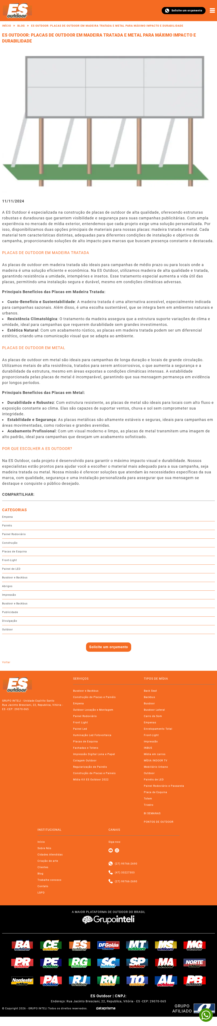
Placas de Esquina (14, 551)
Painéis (7, 525)
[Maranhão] (166, 962)
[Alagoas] (166, 980)
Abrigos (7, 586)
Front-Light (9, 560)
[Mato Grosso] (137, 945)
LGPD (41, 892)
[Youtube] (110, 850)
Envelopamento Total (158, 728)
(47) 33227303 (125, 872)
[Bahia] (22, 945)
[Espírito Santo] (80, 945)
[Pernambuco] (51, 962)
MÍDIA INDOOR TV (155, 760)
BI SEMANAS (152, 813)
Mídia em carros (155, 754)
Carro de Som (153, 716)
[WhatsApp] (206, 1015)
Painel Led (80, 728)
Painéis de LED (154, 779)
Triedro (148, 804)
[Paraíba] (195, 980)
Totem (148, 798)
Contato (43, 886)
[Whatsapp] (110, 863)
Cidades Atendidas (50, 854)
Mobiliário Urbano (156, 766)
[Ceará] (51, 945)
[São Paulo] (137, 962)
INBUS (148, 747)
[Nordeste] (22, 980)
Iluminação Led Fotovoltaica (92, 735)
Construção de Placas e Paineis (94, 773)
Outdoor (7, 629)
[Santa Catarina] (108, 962)
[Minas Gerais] (195, 945)
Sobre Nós (44, 848)
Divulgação (9, 620)
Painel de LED (11, 568)
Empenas (150, 722)
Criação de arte (48, 860)
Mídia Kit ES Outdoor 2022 (91, 779)
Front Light (80, 722)
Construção (10, 542)
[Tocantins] (137, 980)
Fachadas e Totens (85, 747)
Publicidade (10, 612)
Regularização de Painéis (90, 766)
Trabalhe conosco (49, 879)
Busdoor (149, 703)
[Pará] (51, 980)
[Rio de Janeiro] (80, 980)
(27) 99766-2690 (126, 863)
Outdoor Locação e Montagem (93, 709)
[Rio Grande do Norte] (108, 980)
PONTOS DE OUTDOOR (158, 821)
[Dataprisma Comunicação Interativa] (105, 1008)
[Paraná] (22, 962)
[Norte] (195, 962)
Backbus (149, 697)
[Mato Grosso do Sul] (166, 945)
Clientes (43, 867)
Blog (21, 25)
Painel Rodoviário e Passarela (164, 785)
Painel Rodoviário (14, 534)
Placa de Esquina (155, 792)
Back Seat (150, 690)
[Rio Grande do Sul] (80, 962)
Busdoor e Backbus (15, 577)
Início (6, 25)
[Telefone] (110, 872)
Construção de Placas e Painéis (94, 697)
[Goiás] (108, 945)
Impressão (9, 594)
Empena (7, 516)
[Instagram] (117, 850)
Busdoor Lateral (154, 709)
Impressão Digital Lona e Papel (94, 754)
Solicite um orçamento (186, 10)
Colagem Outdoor (85, 760)
